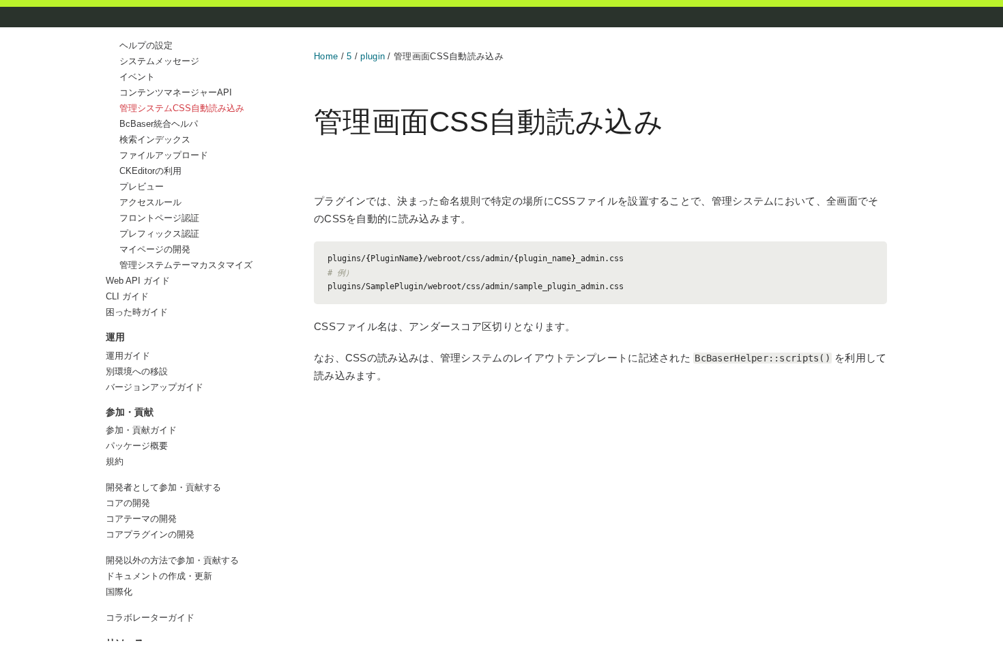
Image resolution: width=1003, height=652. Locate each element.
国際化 (119, 592)
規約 (114, 461)
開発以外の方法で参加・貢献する (172, 560)
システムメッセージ (159, 61)
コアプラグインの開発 (150, 534)
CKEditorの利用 (150, 171)
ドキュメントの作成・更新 (159, 576)
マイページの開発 (154, 249)
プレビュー (141, 186)
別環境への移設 (137, 371)
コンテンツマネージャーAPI (175, 92)
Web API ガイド (138, 281)
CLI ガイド (127, 296)
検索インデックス (154, 139)
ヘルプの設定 (146, 45)
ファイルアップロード (163, 155)
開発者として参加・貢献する (163, 487)
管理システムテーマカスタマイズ (185, 265)
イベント (137, 77)
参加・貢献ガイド (141, 430)
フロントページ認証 (159, 218)
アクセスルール (150, 202)
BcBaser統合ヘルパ (158, 124)
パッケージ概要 (137, 446)
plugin (372, 56)
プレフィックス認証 (159, 233)
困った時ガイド (137, 312)
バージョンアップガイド (154, 387)
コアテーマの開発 (141, 519)
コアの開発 (128, 503)
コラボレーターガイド (150, 617)
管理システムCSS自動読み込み (181, 108)
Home (326, 56)
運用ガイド (128, 356)
